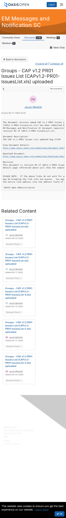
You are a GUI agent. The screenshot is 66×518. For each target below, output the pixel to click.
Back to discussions (15, 59)
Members (8, 43)
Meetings (53, 37)
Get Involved (10, 464)
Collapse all (56, 63)
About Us (8, 500)
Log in (52, 4)
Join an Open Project (14, 468)
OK (60, 513)
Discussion (32, 37)
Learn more (42, 509)
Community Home (11, 37)
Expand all (41, 63)
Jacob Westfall (33, 107)
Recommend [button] (56, 89)
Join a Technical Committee (17, 473)
